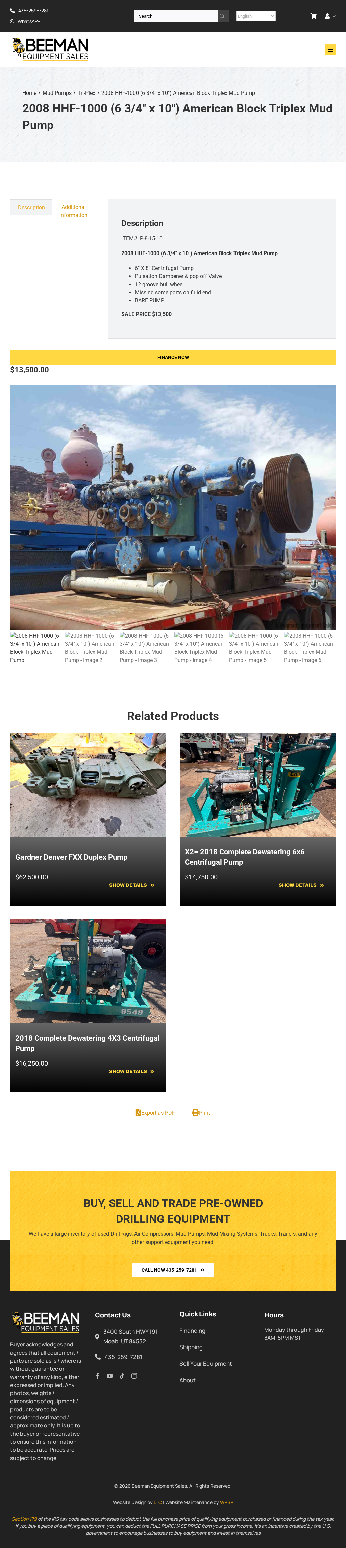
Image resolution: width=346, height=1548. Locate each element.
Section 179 (24, 1519)
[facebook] (97, 1376)
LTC (158, 1502)
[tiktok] (122, 1376)
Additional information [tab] (73, 211)
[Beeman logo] (50, 39)
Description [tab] (31, 207)
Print (204, 1113)
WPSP (226, 1502)
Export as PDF (158, 1113)
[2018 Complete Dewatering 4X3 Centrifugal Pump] (88, 923)
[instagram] (134, 1376)
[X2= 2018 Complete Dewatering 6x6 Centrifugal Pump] (258, 736)
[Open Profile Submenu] (333, 16)
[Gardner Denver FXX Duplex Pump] (88, 736)
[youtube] (110, 1376)
